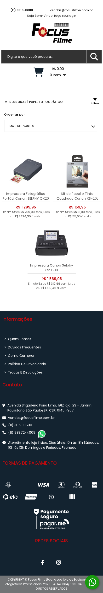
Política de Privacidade (25, 364)
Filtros (95, 103)
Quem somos (17, 339)
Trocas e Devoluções (23, 372)
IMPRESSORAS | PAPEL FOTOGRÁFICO (33, 102)
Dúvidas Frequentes (22, 347)
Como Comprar (19, 355)
